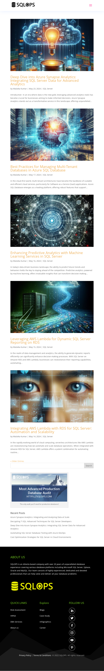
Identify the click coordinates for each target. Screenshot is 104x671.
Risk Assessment (17, 610)
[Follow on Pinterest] (72, 647)
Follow (81, 611)
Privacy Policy (25, 655)
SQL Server (48, 88)
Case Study (45, 615)
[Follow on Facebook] (72, 625)
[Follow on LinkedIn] (72, 611)
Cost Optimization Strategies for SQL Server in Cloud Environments (41, 537)
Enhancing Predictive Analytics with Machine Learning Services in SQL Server (46, 254)
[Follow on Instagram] (72, 633)
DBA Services (16, 621)
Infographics (45, 621)
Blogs (42, 610)
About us (14, 627)
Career (43, 627)
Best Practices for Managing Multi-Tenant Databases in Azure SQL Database (43, 168)
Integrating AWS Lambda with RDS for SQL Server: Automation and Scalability (51, 430)
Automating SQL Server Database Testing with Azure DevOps (38, 533)
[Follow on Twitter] (72, 618)
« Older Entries (17, 461)
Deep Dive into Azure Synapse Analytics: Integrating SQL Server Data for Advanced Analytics (44, 80)
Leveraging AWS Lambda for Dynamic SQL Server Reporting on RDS (50, 340)
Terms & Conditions (42, 655)
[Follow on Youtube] (72, 640)
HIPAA (13, 615)
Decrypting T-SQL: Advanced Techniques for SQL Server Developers (41, 521)
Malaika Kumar (20, 88)
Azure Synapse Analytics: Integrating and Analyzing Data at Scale (40, 517)
